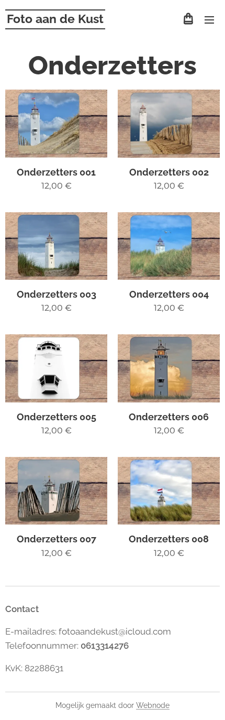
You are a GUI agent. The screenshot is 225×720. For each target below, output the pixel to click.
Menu (209, 19)
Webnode (153, 705)
